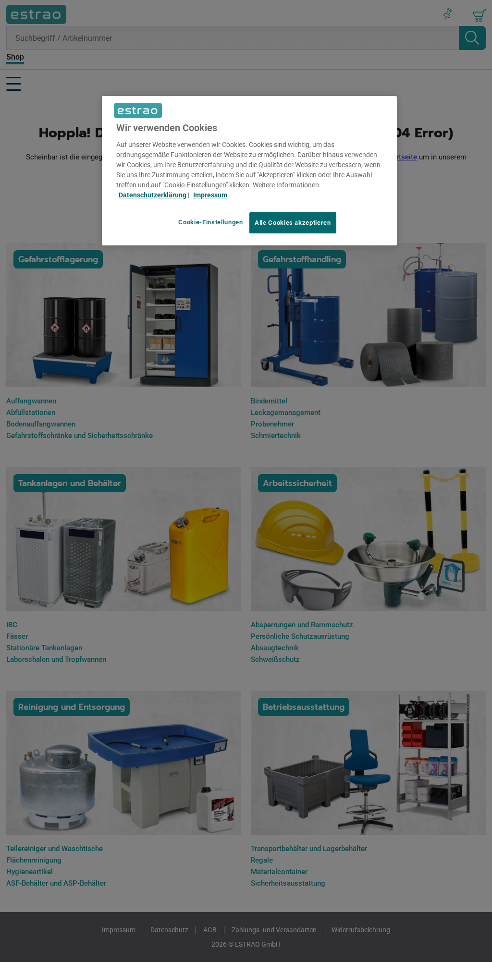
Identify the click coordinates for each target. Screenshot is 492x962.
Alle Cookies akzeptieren (293, 222)
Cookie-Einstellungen (210, 222)
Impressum (210, 195)
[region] (249, 170)
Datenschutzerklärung (152, 195)
